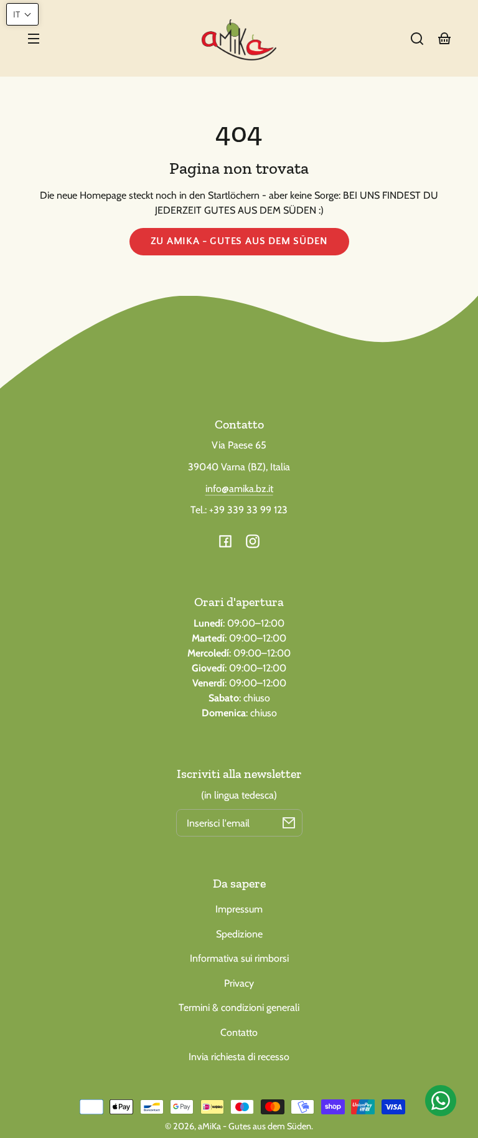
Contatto (239, 1032)
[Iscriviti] (288, 823)
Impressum (239, 909)
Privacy (239, 983)
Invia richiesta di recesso (239, 1057)
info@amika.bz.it (239, 489)
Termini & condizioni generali (239, 1007)
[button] (417, 38)
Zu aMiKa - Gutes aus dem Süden (239, 241)
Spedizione (239, 934)
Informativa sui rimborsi (239, 958)
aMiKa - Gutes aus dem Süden (254, 1126)
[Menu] (33, 38)
